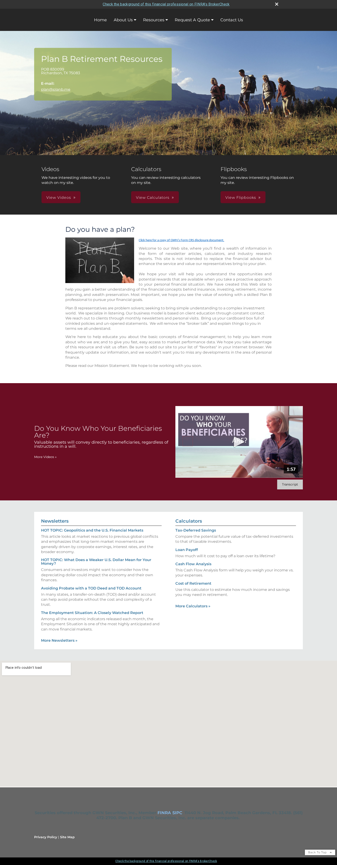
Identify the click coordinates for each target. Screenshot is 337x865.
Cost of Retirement (193, 583)
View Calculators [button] (152, 197)
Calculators (188, 521)
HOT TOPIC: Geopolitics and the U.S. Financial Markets (92, 530)
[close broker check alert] (277, 4)
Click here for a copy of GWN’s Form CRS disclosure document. (181, 240)
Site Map (67, 837)
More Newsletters (59, 640)
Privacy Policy (45, 837)
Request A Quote (192, 19)
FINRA (164, 812)
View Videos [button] (58, 197)
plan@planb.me (55, 89)
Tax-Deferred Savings (195, 530)
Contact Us (231, 19)
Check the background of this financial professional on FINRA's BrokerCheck (166, 4)
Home (100, 19)
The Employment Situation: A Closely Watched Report (92, 613)
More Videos (45, 456)
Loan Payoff (186, 550)
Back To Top (318, 852)
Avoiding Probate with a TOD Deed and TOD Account (91, 588)
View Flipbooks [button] (240, 197)
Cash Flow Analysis (193, 564)
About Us (123, 19)
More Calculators (192, 606)
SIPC (177, 812)
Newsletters (55, 521)
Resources (153, 19)
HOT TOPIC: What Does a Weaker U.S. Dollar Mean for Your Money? (96, 562)
